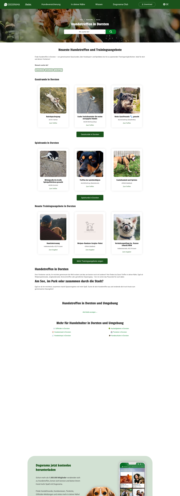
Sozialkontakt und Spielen (126, 180)
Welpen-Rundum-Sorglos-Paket (89, 243)
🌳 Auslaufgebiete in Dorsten (118, 328)
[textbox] (85, 32)
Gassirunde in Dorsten (90, 134)
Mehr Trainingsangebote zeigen (90, 261)
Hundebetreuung (53, 243)
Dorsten (98, 19)
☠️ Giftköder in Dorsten (61, 328)
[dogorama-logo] (12, 4)
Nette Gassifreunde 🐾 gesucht (127, 116)
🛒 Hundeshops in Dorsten (61, 336)
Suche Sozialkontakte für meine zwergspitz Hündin (90, 117)
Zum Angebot (53, 250)
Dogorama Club (120, 4)
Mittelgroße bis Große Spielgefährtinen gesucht (53, 181)
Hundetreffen (89, 19)
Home (81, 19)
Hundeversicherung (51, 4)
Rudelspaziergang (53, 116)
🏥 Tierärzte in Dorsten (119, 332)
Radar (28, 4)
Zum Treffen (53, 123)
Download (147, 4)
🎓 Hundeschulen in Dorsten (119, 336)
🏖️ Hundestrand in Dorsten (61, 332)
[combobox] (85, 31)
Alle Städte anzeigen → (90, 312)
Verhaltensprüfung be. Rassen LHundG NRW (127, 244)
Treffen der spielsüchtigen (90, 180)
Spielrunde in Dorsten (90, 198)
